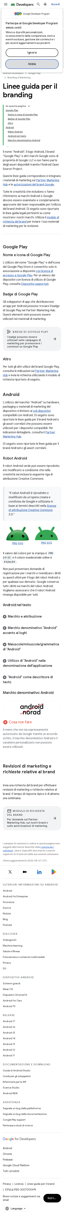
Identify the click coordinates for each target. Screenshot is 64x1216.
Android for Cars (12, 1000)
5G (4, 968)
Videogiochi (9, 939)
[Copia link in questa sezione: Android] (22, 395)
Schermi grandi (11, 983)
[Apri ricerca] (38, 4)
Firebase (8, 1159)
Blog (5, 919)
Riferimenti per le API (14, 1081)
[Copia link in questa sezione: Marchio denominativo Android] (57, 693)
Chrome (7, 1154)
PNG (14, 543)
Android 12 (9, 1049)
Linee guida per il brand (40, 1183)
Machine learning (12, 945)
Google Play (34, 73)
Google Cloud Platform (16, 1165)
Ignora (32, 52)
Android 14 (9, 1038)
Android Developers (13, 73)
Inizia (32, 64)
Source (7, 907)
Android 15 (9, 1032)
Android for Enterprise (15, 896)
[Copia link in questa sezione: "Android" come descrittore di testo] (14, 682)
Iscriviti (53, 1198)
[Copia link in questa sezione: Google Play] (30, 247)
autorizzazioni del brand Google (34, 184)
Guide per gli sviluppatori (17, 1076)
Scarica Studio (11, 1087)
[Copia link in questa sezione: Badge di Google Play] (41, 294)
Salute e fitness (11, 951)
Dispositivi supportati (35, 284)
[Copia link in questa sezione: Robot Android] (30, 458)
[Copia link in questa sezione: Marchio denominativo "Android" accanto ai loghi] (30, 633)
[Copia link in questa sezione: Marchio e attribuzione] (45, 617)
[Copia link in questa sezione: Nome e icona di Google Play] (53, 255)
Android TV (9, 1006)
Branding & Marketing (19, 77)
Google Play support (14, 1119)
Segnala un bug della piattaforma (22, 1108)
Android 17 (9, 1021)
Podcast (7, 924)
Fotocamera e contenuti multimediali (24, 957)
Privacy (7, 962)
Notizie (7, 913)
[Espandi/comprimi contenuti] (29, 106)
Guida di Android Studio (16, 1070)
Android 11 (9, 1055)
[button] (32, 616)
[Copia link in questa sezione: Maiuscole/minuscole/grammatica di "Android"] (24, 650)
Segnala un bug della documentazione (25, 1114)
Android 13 (9, 1044)
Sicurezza (8, 902)
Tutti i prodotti (11, 1171)
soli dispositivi (42, 411)
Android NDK (10, 1093)
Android (7, 890)
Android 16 (9, 1027)
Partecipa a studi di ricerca (18, 1125)
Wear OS (8, 989)
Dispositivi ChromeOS (15, 994)
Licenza (19, 1183)
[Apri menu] (5, 4)
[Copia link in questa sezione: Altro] (14, 359)
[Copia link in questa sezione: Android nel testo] (34, 605)
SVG (20, 543)
